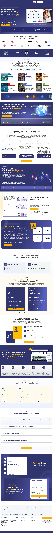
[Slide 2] (36, 24)
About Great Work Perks (14, 517)
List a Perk (32, 519)
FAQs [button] (25, 2)
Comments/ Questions (33, 492)
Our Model (12, 519)
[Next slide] (43, 24)
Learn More (15, 24)
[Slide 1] (35, 24)
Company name (33, 489)
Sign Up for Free (47, 520)
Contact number (41, 489)
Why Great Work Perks (4, 517)
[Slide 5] (40, 24)
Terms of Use (37, 532)
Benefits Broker (33, 520)
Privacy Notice (32, 532)
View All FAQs (26, 448)
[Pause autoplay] (45, 24)
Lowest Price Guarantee (26, 150)
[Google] (48, 522)
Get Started (15, 308)
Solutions (22, 2)
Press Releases (23, 520)
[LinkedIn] (45, 522)
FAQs (21, 519)
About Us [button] (29, 2)
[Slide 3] (38, 24)
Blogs (21, 521)
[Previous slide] (34, 24)
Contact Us (39, 495)
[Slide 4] (39, 24)
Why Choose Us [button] (17, 2)
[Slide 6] (41, 24)
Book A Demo (5, 24)
